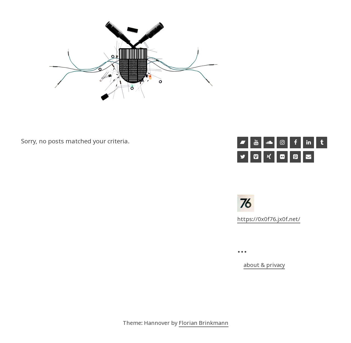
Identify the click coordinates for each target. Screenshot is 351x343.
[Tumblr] (321, 143)
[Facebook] (295, 143)
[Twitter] (242, 157)
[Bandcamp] (242, 143)
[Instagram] (282, 143)
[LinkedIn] (308, 143)
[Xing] (269, 157)
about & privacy (264, 265)
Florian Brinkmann (203, 323)
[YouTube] (255, 143)
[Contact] (308, 157)
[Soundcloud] (269, 143)
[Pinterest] (295, 157)
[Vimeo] (255, 157)
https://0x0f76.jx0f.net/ (268, 219)
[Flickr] (282, 157)
